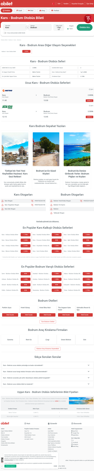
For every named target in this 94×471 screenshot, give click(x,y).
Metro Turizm (36, 72)
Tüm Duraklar (4, 437)
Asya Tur (26, 431)
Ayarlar (55, 466)
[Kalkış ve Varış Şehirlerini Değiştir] (27, 27)
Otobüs (7, 10)
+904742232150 (40, 201)
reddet (21, 458)
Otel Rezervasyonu (52, 433)
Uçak (20, 10)
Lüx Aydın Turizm (28, 439)
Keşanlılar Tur (27, 433)
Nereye (33, 25)
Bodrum (55, 209)
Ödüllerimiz (51, 449)
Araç (43, 10)
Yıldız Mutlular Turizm (29, 435)
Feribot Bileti (51, 437)
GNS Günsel (27, 437)
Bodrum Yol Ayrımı (59, 205)
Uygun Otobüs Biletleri (6, 431)
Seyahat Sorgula (78, 4)
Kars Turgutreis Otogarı (11, 205)
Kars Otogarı (8, 201)
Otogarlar (3, 441)
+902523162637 (88, 201)
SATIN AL (89, 100)
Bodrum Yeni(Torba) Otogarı (62, 201)
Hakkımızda (51, 439)
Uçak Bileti (50, 431)
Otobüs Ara (85, 27)
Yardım (66, 4)
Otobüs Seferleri (5, 435)
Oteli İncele (10, 315)
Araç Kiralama (51, 435)
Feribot (56, 10)
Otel (31, 10)
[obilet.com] (11, 5)
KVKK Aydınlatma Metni (54, 441)
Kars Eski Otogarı (9, 209)
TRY (58, 4)
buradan (17, 463)
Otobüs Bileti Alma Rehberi (8, 443)
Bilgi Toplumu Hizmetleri (54, 443)
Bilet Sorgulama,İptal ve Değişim (52, 453)
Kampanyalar (4, 445)
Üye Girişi (89, 4)
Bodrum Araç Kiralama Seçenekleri (48, 349)
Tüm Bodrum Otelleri (47, 321)
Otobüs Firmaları (5, 439)
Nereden (7, 25)
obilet (56, 401)
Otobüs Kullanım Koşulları (54, 447)
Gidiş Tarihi (59, 25)
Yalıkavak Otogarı (58, 213)
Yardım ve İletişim (52, 451)
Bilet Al (3, 433)
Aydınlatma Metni (8, 460)
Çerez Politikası (52, 445)
